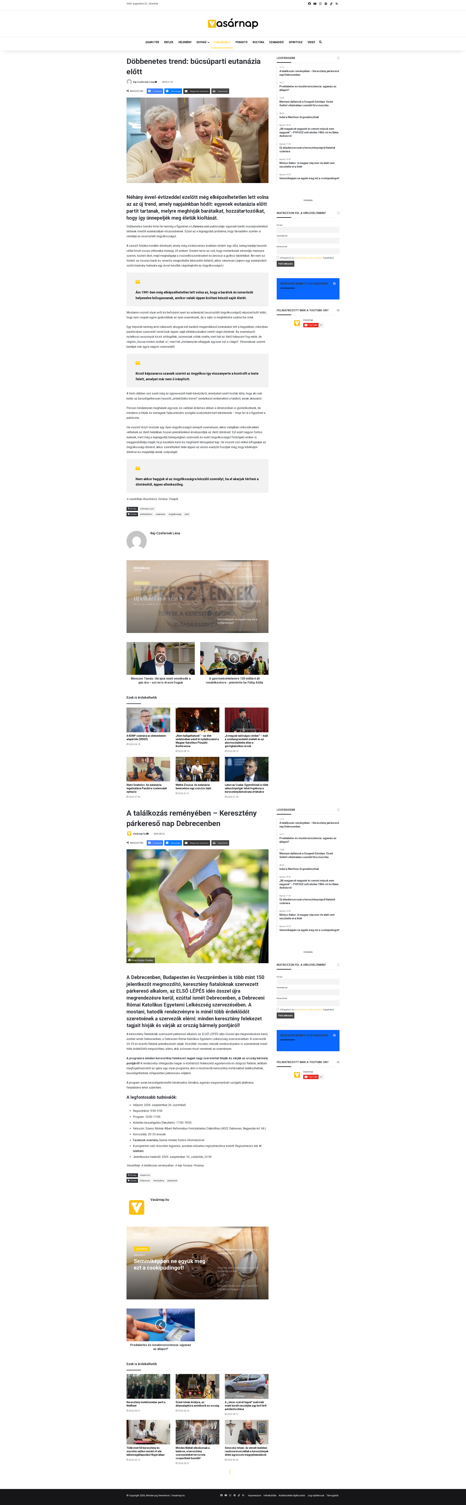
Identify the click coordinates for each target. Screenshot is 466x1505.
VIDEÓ (311, 42)
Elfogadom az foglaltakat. (307, 258)
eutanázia (160, 514)
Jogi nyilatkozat (315, 1495)
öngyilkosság (175, 514)
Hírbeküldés (270, 1495)
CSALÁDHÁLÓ (222, 42)
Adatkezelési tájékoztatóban (309, 258)
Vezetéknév (282, 236)
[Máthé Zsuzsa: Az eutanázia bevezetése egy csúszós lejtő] (197, 769)
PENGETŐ (242, 42)
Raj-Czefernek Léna (143, 82)
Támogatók (333, 1495)
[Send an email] (156, 82)
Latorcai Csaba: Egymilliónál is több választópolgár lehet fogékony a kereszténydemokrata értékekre (246, 788)
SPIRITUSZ (296, 42)
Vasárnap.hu (178, 1495)
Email (279, 225)
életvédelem (146, 514)
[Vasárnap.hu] (233, 23)
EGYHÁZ (202, 42)
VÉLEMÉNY (184, 42)
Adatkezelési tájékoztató (292, 1495)
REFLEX (168, 42)
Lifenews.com (200, 226)
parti (187, 514)
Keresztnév (282, 246)
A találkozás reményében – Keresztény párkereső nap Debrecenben (167, 598)
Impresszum (254, 1495)
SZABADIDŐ (276, 42)
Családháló (142, 582)
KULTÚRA (258, 42)
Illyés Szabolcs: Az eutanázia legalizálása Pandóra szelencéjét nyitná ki (147, 788)
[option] (197, 596)
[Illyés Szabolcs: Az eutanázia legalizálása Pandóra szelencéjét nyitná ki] (148, 769)
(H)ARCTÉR (152, 42)
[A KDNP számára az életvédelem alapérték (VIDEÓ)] (148, 720)
